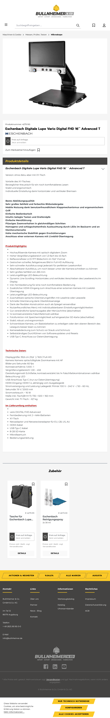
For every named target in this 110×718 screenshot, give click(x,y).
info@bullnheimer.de (12, 638)
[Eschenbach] (18, 133)
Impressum (90, 599)
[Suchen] (78, 25)
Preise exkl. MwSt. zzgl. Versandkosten (20, 545)
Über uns (34, 599)
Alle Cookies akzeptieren (74, 714)
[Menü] (6, 25)
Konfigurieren (73, 707)
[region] (55, 521)
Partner (33, 605)
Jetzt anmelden (19, 142)
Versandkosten (53, 679)
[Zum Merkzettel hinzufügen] (32, 484)
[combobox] (45, 25)
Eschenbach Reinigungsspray (53, 518)
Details (22, 553)
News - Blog (36, 611)
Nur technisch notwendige (73, 701)
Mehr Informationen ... (14, 712)
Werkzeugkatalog (66, 599)
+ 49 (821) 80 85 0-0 (12, 626)
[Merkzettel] (94, 25)
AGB (87, 611)
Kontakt (34, 617)
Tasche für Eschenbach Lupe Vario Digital (20, 518)
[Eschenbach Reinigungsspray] (55, 496)
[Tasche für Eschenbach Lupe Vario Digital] (22, 496)
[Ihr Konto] (104, 25)
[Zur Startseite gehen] (55, 11)
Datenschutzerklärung (95, 605)
